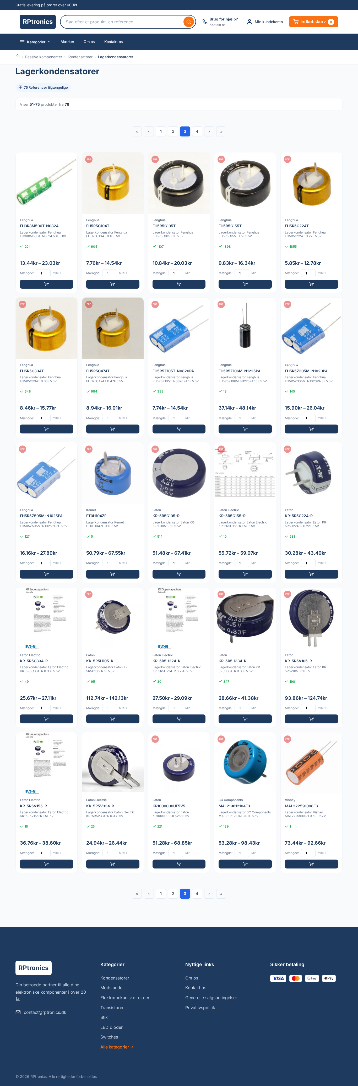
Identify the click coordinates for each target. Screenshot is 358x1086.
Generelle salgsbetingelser (211, 997)
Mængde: (27, 273)
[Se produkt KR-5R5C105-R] (179, 512)
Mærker (67, 41)
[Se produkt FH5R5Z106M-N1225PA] (245, 368)
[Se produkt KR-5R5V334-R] (113, 802)
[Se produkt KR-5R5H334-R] (245, 657)
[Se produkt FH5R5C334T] (46, 368)
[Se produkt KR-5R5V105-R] (311, 657)
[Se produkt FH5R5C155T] (245, 222)
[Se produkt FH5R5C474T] (113, 368)
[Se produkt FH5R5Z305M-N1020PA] (311, 368)
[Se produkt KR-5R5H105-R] (113, 657)
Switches (109, 1037)
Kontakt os (113, 41)
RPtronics (38, 21)
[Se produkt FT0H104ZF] (113, 512)
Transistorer (112, 1007)
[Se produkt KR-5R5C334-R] (46, 657)
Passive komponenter (43, 57)
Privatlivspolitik (200, 1007)
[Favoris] (70, 160)
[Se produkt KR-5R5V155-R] (46, 802)
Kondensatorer (80, 57)
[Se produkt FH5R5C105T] (179, 222)
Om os (89, 41)
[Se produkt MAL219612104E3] (245, 802)
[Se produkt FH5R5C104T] (113, 222)
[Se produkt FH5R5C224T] (311, 222)
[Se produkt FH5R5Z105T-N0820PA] (179, 368)
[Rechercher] (188, 22)
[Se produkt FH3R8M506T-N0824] (46, 222)
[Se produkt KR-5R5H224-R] (179, 657)
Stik (104, 1017)
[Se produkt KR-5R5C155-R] (245, 512)
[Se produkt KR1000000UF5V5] (179, 802)
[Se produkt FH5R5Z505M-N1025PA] (46, 512)
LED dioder (111, 1027)
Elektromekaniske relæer (124, 997)
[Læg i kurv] (46, 284)
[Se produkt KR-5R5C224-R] (311, 512)
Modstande (111, 987)
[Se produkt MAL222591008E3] (311, 802)
